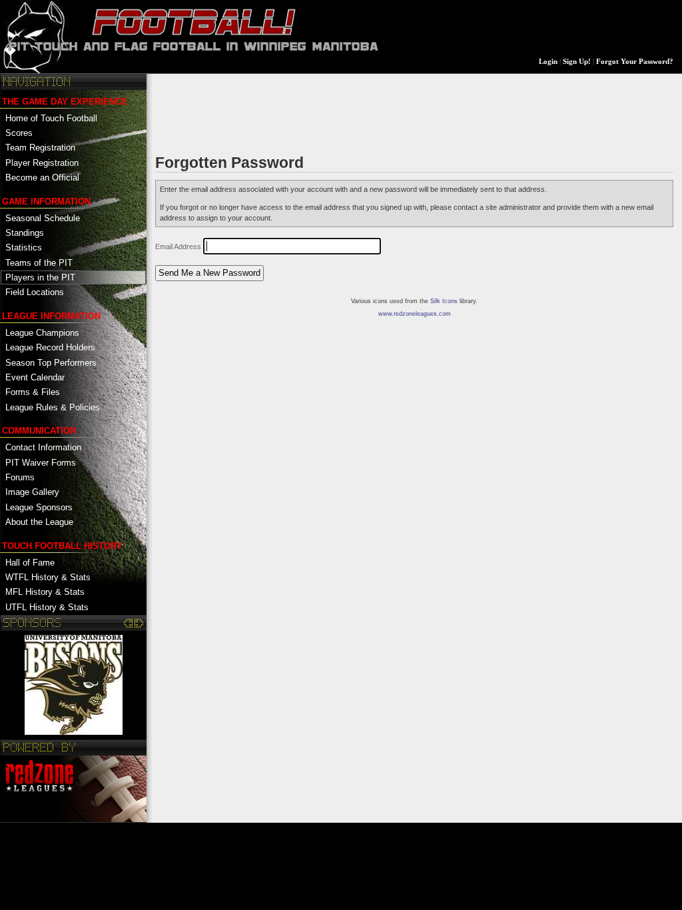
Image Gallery (32, 492)
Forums (20, 477)
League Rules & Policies (52, 407)
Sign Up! (577, 61)
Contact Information (43, 447)
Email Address (178, 246)
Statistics (23, 247)
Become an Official (42, 178)
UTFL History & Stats (47, 607)
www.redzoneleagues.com (414, 313)
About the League (39, 522)
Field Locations (34, 292)
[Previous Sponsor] (129, 623)
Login (548, 61)
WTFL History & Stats (48, 577)
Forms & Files (32, 392)
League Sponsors (39, 507)
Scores (19, 133)
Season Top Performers (51, 363)
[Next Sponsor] (139, 623)
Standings (24, 233)
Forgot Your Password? (634, 61)
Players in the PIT (40, 277)
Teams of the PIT (39, 263)
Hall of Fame (30, 563)
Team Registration (40, 148)
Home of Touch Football (51, 118)
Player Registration (42, 163)
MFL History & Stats (45, 592)
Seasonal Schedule (42, 218)
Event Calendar (35, 377)
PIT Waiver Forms (40, 463)
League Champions (42, 333)
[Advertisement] (397, 113)
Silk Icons (444, 301)
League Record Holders (50, 347)
